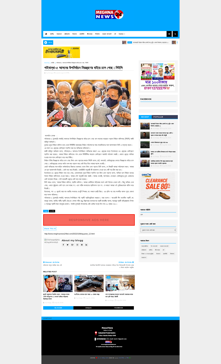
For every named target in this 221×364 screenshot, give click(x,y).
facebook (118, 308)
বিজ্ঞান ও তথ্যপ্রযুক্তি (148, 254)
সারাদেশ (169, 42)
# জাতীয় (52, 211)
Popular (158, 117)
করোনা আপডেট (107, 34)
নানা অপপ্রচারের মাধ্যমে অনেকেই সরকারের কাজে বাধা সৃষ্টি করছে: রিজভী (119, 295)
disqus (88, 308)
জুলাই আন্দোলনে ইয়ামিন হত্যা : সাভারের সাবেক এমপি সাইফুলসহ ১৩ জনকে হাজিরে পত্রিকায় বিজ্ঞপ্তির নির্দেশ (56, 296)
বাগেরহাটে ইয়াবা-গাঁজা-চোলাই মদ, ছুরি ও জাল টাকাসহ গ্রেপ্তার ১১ (141, 42)
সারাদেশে (59, 34)
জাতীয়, (68, 73)
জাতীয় (52, 34)
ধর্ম (115, 34)
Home (46, 63)
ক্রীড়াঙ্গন (67, 34)
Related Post (50, 272)
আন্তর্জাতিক (145, 246)
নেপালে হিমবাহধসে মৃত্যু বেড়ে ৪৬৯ (159, 142)
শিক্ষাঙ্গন (97, 34)
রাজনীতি (82, 34)
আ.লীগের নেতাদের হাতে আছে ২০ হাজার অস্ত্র (86, 294)
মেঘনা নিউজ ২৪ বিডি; (123, 358)
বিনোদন (75, 34)
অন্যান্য (121, 34)
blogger (58, 308)
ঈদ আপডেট (154, 246)
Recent (145, 117)
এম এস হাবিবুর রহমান (103, 358)
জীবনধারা (89, 34)
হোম (141, 215)
